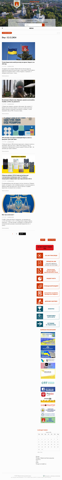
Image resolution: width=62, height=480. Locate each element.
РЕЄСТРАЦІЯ (51, 239)
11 (45, 441)
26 (48, 446)
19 (48, 444)
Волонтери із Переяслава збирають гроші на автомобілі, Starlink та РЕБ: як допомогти (18, 100)
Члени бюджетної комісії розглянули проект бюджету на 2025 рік (18, 63)
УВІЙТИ (43, 239)
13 (51, 441)
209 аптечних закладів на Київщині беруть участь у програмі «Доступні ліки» (17, 138)
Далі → (22, 233)
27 (51, 446)
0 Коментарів (10, 66)
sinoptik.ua (43, 464)
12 (48, 441)
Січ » (41, 452)
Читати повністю (5, 75)
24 (42, 446)
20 (51, 444)
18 (45, 444)
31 (42, 449)
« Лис (38, 452)
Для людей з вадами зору (45, 247)
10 (42, 441)
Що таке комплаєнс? (8, 215)
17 (42, 444)
